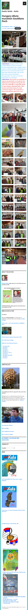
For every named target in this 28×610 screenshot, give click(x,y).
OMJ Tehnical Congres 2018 (9, 600)
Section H (5, 354)
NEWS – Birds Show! (7, 573)
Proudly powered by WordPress (9, 607)
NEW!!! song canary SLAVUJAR (10, 549)
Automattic (6, 608)
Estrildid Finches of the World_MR (10, 523)
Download (17, 28)
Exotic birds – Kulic (10, 11)
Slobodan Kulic (5, 283)
